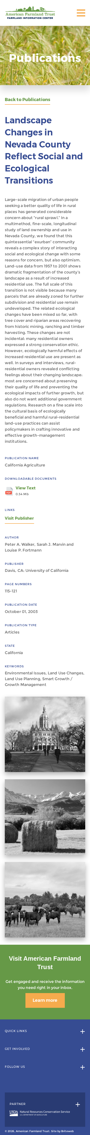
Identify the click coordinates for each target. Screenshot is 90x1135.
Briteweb (67, 1131)
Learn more (45, 1000)
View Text (26, 491)
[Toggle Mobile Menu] (81, 13)
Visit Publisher (19, 518)
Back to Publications (27, 99)
